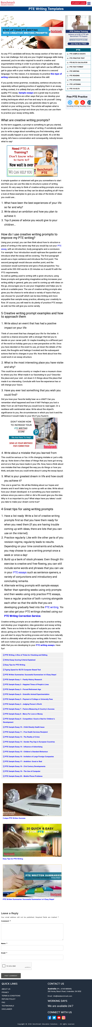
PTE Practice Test (77, 58)
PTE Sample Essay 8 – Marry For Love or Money (23, 714)
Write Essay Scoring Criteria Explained (19, 660)
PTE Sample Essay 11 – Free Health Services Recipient (26, 732)
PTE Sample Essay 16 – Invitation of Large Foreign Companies (29, 756)
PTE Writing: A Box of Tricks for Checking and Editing (25, 655)
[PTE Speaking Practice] (70, 102)
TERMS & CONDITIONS (11, 995)
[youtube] (59, 1017)
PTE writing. (51, 607)
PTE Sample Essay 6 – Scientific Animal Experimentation (26, 694)
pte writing (74, 71)
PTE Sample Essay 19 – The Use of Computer (22, 771)
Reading (83, 106)
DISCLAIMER (7, 1009)
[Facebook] (49, 1017)
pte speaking (75, 80)
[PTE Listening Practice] (89, 102)
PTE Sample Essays (77, 54)
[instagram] (63, 1017)
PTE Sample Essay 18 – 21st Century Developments (24, 766)
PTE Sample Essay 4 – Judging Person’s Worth (23, 704)
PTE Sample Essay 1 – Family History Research (23, 679)
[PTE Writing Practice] (76, 102)
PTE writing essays (45, 645)
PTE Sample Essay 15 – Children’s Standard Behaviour (26, 751)
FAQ (3, 1002)
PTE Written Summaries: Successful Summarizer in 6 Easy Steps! (30, 674)
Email (4, 953)
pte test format (76, 67)
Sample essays (26, 93)
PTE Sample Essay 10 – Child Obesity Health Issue (24, 727)
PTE (78, 50)
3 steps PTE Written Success (14, 818)
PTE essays (20, 572)
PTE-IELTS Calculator (78, 62)
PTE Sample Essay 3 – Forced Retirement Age (22, 689)
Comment (6, 921)
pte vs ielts (75, 88)
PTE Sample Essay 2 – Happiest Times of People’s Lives (26, 684)
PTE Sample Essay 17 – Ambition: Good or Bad (23, 761)
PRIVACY (5, 992)
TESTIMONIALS (8, 1005)
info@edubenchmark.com (62, 996)
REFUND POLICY (8, 999)
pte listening (75, 84)
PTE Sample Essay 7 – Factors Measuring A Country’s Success (29, 709)
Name (4, 943)
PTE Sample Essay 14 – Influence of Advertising (23, 746)
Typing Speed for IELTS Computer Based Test (22, 669)
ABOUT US (6, 989)
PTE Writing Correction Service (22, 616)
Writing (76, 106)
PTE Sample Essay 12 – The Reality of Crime (22, 737)
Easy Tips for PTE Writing (14, 664)
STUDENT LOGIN (78, 3)
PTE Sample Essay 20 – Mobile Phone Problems (23, 776)
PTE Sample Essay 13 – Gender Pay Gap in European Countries (29, 742)
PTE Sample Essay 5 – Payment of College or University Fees (28, 699)
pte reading (75, 75)
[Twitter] (54, 1017)
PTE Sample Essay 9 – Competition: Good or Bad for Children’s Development (29, 720)
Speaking (70, 106)
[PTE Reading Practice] (82, 102)
